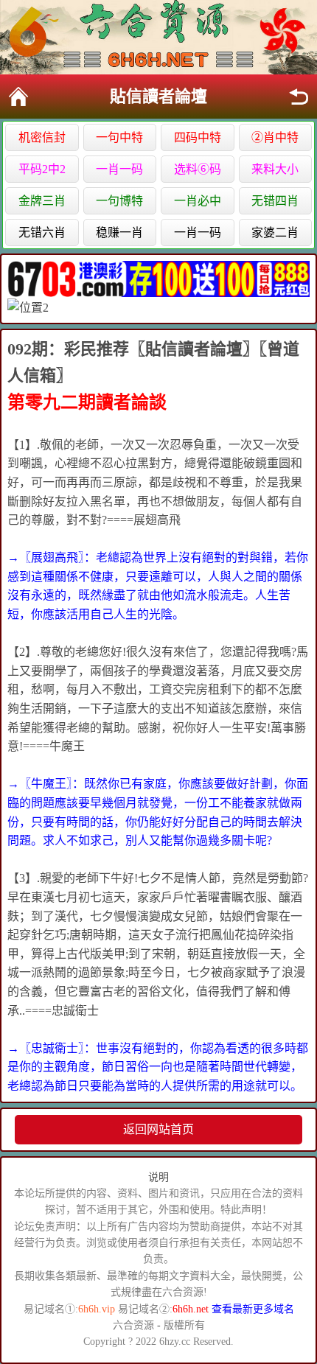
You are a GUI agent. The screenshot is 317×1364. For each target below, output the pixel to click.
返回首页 (18, 96)
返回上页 (299, 96)
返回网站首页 (158, 1129)
